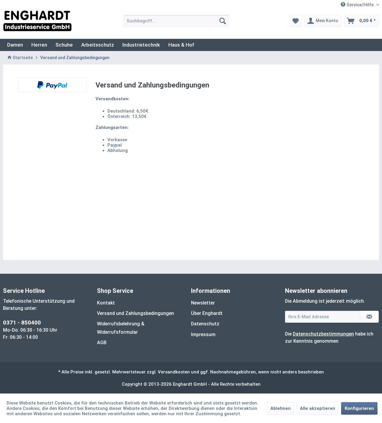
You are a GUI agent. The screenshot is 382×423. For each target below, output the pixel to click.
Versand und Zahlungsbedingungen (135, 313)
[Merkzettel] (295, 21)
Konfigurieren (359, 408)
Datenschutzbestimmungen (323, 334)
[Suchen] (222, 21)
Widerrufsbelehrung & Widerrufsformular (120, 328)
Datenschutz (205, 324)
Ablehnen (280, 408)
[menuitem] (176, 21)
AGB (102, 342)
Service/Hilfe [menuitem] (360, 4)
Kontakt (106, 303)
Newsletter (203, 303)
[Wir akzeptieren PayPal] (52, 85)
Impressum (203, 334)
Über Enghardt (207, 313)
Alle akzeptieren (317, 408)
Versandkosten (174, 372)
